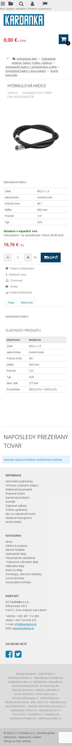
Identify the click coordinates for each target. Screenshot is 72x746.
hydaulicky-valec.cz (20, 682)
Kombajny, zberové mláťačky (24, 574)
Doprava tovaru (15, 493)
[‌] (9, 653)
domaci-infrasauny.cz (25, 698)
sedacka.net (52, 714)
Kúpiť (52, 257)
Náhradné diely (15, 566)
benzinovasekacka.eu (25, 686)
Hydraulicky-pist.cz (49, 710)
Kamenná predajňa (17, 497)
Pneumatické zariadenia (20, 558)
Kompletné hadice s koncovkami (26, 71)
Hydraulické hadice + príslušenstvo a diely (31, 67)
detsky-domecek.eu (17, 702)
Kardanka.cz (35, 714)
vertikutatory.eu (49, 698)
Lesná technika (15, 578)
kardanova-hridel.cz (20, 677)
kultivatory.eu (58, 702)
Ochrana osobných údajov (22, 485)
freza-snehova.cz (46, 694)
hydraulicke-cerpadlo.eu (48, 682)
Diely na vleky (14, 570)
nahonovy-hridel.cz (49, 718)
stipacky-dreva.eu (22, 690)
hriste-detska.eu (24, 694)
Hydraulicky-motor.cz (23, 710)
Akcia (9, 541)
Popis (11, 302)
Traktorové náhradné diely (22, 562)
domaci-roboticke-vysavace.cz (47, 706)
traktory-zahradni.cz (47, 690)
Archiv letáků (14, 522)
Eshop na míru (13, 741)
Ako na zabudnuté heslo (21, 514)
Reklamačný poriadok (19, 489)
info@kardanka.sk (25, 624)
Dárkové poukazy (16, 545)
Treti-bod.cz (19, 714)
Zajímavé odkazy (16, 505)
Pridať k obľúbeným (21, 268)
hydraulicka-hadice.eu (23, 718)
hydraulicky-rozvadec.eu (48, 677)
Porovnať (16, 280)
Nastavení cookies (29, 737)
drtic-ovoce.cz (39, 702)
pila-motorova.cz (16, 706)
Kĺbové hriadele (15, 550)
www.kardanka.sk (23, 628)
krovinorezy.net (49, 686)
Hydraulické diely (27, 59)
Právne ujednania (16, 510)
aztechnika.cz (47, 673)
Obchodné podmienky (19, 481)
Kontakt (10, 501)
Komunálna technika (18, 582)
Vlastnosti (27, 302)
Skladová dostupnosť (19, 518)
